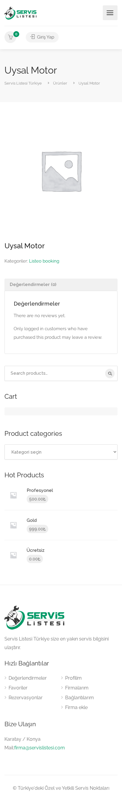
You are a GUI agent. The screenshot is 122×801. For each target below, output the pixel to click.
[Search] (110, 373)
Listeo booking (44, 261)
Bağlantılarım (79, 697)
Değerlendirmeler (28, 678)
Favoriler (18, 688)
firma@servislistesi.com (39, 748)
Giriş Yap (45, 37)
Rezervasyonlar (26, 697)
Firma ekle (76, 707)
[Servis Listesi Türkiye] (20, 13)
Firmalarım (77, 688)
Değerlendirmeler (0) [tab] (33, 284)
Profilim (73, 678)
